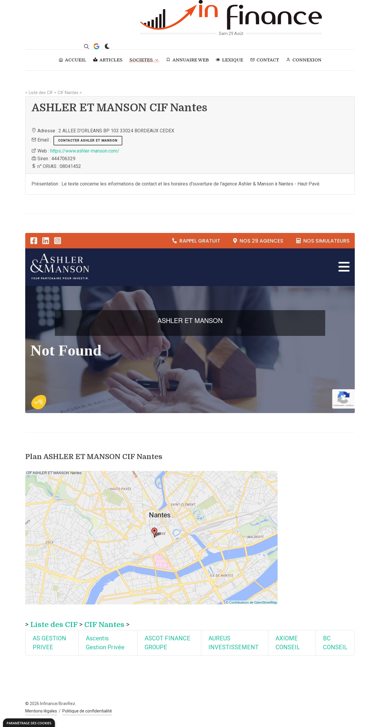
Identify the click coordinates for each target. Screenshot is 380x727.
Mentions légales (41, 711)
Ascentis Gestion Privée (105, 643)
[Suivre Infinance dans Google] (96, 46)
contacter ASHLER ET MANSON (88, 140)
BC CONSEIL (335, 643)
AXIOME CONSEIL (288, 643)
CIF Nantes (68, 92)
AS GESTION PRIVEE (49, 643)
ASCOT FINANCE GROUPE (167, 643)
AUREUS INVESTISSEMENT (233, 643)
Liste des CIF (41, 92)
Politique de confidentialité (87, 711)
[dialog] (29, 722)
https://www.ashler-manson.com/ (84, 151)
